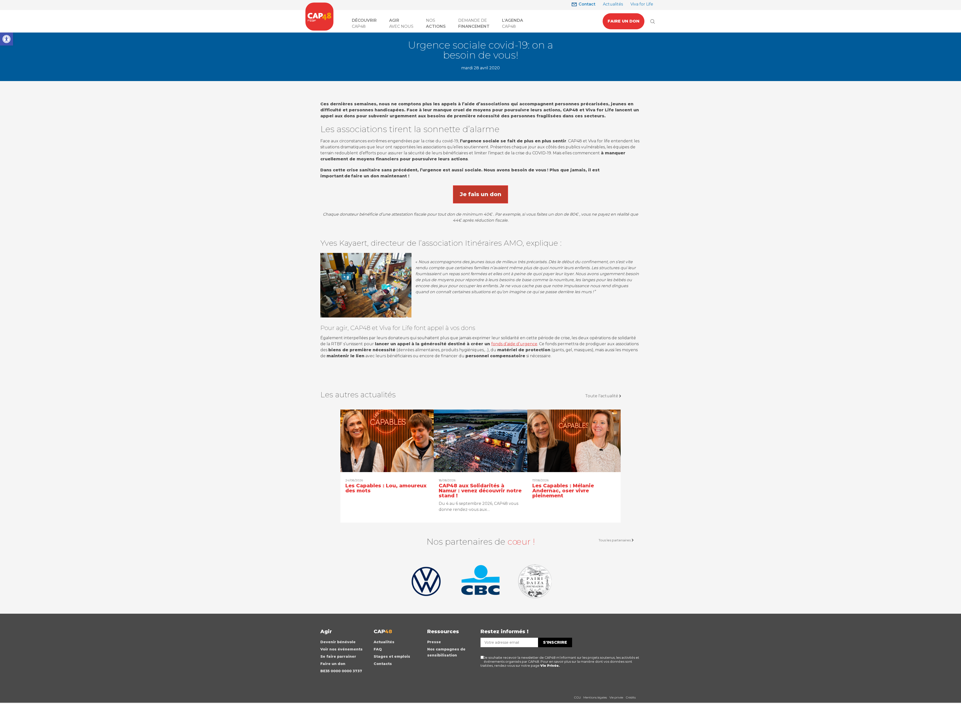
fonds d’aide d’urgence (514, 343)
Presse (434, 642)
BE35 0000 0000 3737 (341, 671)
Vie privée (616, 697)
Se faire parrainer (338, 656)
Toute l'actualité (601, 396)
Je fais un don (480, 194)
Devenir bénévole (338, 642)
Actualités (613, 4)
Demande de (474, 23)
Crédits (631, 697)
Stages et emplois (392, 656)
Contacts (383, 663)
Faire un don (332, 663)
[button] (6, 39)
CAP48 (364, 23)
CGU (577, 697)
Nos (436, 23)
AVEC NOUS (401, 23)
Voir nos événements (341, 649)
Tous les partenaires (615, 540)
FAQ (378, 649)
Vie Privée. (550, 665)
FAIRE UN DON (623, 21)
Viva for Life (641, 4)
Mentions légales (595, 697)
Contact (587, 4)
